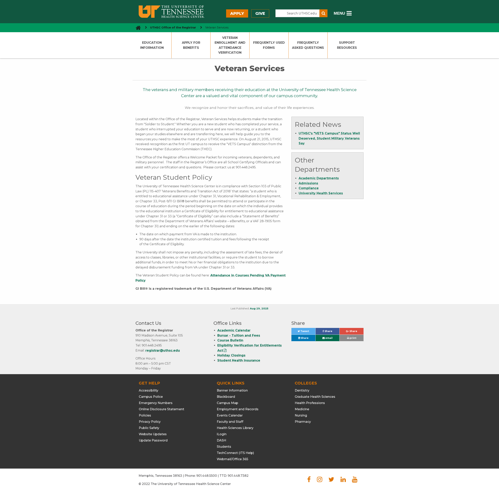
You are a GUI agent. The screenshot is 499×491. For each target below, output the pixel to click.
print (352, 338)
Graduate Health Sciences (315, 397)
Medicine (302, 409)
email (329, 338)
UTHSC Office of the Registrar (173, 27)
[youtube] (354, 480)
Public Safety (149, 428)
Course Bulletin (230, 340)
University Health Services (321, 193)
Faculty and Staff (230, 422)
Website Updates (153, 434)
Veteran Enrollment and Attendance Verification (230, 45)
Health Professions (310, 403)
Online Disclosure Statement (161, 409)
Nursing (301, 415)
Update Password (153, 440)
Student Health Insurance (238, 360)
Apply (237, 13)
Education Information (152, 45)
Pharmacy (303, 422)
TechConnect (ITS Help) (235, 453)
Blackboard (226, 397)
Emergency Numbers (156, 403)
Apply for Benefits (191, 45)
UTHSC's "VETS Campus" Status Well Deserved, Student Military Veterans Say (329, 138)
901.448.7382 (238, 476)
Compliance (309, 188)
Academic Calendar (233, 330)
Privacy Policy (150, 422)
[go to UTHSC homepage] (137, 28)
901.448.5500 (206, 476)
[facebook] (309, 480)
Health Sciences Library (235, 428)
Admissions (308, 183)
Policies (145, 415)
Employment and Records (237, 409)
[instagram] (319, 480)
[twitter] (331, 480)
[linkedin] (343, 480)
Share (331, 332)
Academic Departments (319, 178)
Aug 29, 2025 (259, 308)
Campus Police (151, 397)
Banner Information (232, 390)
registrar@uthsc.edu (162, 350)
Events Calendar (230, 415)
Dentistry (302, 390)
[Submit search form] (323, 13)
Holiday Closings (231, 355)
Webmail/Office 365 (232, 459)
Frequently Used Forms (269, 45)
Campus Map (227, 403)
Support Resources (347, 45)
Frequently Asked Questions (308, 45)
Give (260, 13)
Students (224, 446)
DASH (221, 440)
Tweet (307, 332)
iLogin (221, 434)
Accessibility (148, 390)
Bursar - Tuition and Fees (238, 335)
